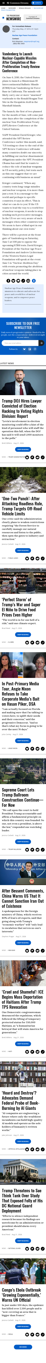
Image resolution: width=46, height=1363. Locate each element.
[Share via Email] (18, 281)
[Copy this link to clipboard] (23, 281)
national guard (14, 1248)
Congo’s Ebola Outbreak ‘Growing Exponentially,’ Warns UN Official (21, 1295)
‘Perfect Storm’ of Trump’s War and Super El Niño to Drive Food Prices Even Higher (21, 607)
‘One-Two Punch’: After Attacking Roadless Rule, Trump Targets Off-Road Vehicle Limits (22, 506)
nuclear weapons (32, 166)
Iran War (11, 950)
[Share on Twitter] (13, 281)
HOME (3, 8)
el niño (11, 642)
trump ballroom (14, 849)
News (4, 457)
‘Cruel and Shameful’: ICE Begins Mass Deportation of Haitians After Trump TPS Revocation (23, 999)
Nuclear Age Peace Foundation (24, 35)
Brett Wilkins (7, 443)
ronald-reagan (25, 8)
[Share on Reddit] (37, 457)
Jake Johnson (7, 1135)
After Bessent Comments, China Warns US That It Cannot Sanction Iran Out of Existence (23, 898)
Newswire (12, 8)
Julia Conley (6, 734)
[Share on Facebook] (8, 281)
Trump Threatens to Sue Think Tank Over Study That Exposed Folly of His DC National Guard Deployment (22, 1200)
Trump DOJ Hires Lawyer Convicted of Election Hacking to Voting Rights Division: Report (22, 408)
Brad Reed (6, 628)
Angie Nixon (12, 748)
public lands (13, 558)
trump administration (16, 457)
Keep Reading (23, 449)
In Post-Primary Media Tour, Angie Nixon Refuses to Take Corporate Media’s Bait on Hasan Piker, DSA (20, 693)
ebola (10, 1334)
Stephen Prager (8, 937)
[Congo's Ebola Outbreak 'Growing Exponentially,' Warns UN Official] (23, 1271)
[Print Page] (28, 281)
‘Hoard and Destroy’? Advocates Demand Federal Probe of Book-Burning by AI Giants (21, 1100)
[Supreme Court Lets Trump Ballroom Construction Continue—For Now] (23, 771)
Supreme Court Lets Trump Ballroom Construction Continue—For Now (22, 797)
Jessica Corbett (8, 544)
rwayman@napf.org (31, 41)
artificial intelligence (16, 1149)
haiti (10, 1051)
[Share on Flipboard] (32, 457)
